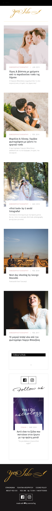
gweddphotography (19, 67)
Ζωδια (23, 427)
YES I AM (23, 491)
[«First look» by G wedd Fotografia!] (26, 184)
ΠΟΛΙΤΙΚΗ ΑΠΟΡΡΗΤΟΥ (25, 488)
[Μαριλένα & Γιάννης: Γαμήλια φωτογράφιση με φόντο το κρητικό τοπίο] (26, 115)
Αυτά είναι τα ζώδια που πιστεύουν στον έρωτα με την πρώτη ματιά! (28, 434)
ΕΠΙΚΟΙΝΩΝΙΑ (10, 488)
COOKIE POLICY (41, 488)
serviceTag (32, 503)
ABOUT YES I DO (11, 491)
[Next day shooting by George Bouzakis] (26, 251)
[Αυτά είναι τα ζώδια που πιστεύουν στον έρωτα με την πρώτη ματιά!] (28, 414)
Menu (7, 3)
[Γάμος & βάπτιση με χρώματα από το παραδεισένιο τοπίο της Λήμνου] (26, 47)
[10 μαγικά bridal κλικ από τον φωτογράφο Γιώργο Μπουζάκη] (26, 313)
